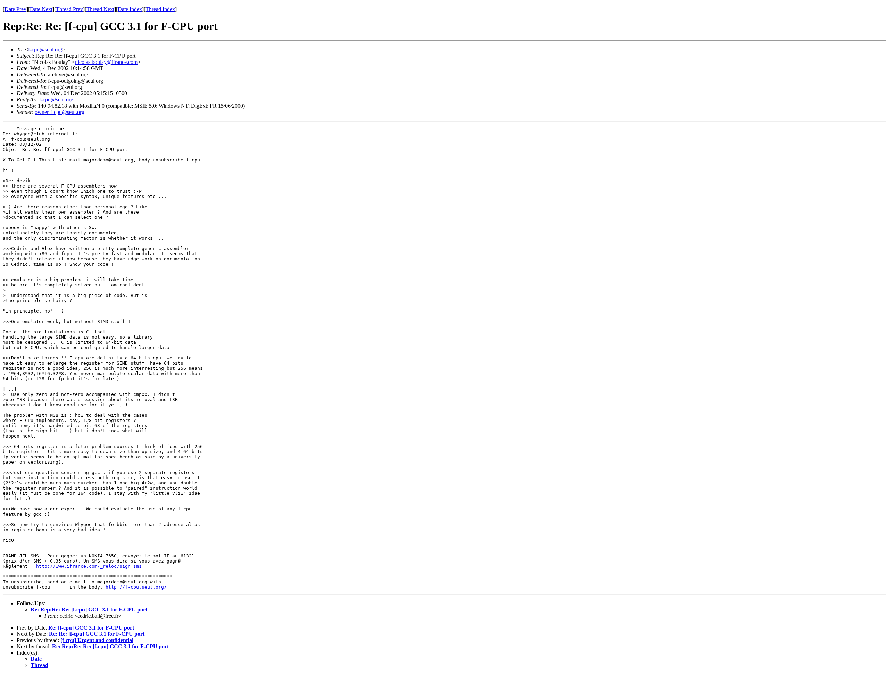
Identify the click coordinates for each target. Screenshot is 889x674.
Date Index (130, 9)
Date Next (41, 9)
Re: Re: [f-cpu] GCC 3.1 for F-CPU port (96, 634)
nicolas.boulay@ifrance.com (106, 62)
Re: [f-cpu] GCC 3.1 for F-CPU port (91, 628)
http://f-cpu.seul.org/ (136, 587)
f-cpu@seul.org (45, 49)
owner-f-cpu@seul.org (59, 112)
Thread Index (160, 9)
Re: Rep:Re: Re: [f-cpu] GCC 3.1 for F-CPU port (89, 610)
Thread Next (100, 9)
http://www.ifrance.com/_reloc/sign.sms (89, 566)
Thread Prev (69, 9)
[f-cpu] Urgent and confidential (96, 640)
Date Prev (15, 9)
